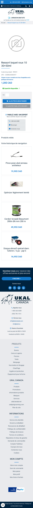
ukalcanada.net (16, 401)
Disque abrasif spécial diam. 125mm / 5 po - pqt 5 (16, 249)
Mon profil (16, 474)
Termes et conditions (16, 435)
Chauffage (16, 368)
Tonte (16, 359)
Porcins (16, 356)
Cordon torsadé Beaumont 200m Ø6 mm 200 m (16, 220)
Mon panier (16, 471)
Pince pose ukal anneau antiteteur (16, 164)
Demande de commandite (16, 441)
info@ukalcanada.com (16, 321)
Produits (16, 344)
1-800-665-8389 (15, 2)
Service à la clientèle (16, 420)
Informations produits (16, 392)
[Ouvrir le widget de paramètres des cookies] (3, 505)
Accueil (3, 22)
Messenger (13, 125)
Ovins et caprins (16, 353)
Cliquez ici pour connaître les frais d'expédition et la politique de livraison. (15, 78)
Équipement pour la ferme (16, 374)
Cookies (16, 453)
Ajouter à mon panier (17, 101)
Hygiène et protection (16, 371)
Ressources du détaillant (16, 426)
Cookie (21, 506)
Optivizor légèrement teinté (16, 192)
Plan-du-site (16, 407)
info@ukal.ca (16, 324)
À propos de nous (16, 447)
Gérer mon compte (16, 465)
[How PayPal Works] (16, 489)
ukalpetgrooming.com (16, 404)
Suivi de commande (16, 468)
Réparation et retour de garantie (16, 438)
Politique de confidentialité (16, 429)
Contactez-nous (27, 2)
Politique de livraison (16, 432)
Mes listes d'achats (16, 477)
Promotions (16, 390)
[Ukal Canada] (16, 12)
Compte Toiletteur (16, 444)
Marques (16, 395)
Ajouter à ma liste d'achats (17, 106)
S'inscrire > (16, 278)
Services (16, 398)
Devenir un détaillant (16, 423)
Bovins (16, 350)
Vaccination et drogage (16, 365)
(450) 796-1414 (16, 314)
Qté (4, 95)
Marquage (16, 362)
